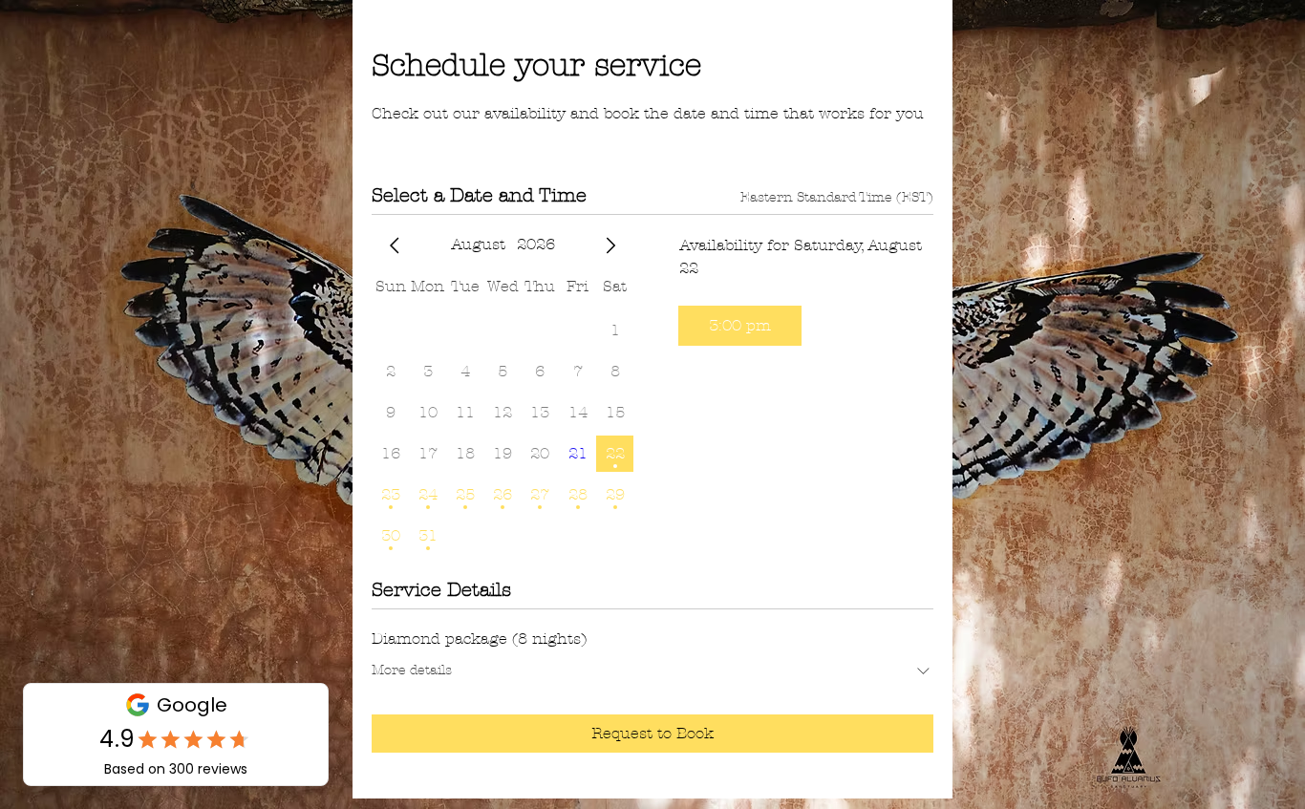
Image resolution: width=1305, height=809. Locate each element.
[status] (836, 197)
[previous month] (394, 245)
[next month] (610, 245)
